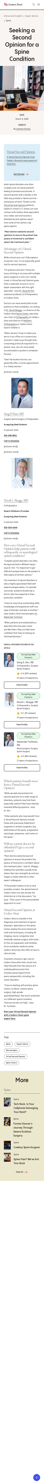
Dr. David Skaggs (14, 310)
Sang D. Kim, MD (14, 414)
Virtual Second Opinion (14, 205)
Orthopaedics (22, 317)
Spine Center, (22, 314)
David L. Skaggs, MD (16, 500)
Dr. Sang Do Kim (26, 291)
